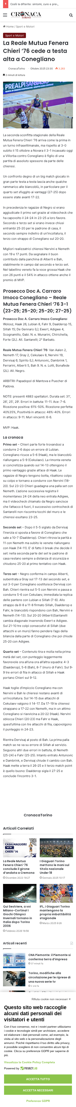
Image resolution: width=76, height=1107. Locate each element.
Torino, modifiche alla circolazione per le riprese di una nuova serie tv (49, 977)
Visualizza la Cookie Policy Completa (29, 1062)
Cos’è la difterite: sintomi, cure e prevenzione (39, 4)
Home (9, 26)
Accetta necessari (38, 1090)
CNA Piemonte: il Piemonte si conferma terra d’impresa (49, 957)
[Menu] (5, 16)
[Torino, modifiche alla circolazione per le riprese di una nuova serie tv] (14, 978)
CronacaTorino (16, 68)
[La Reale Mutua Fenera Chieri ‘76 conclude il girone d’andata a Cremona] (19, 847)
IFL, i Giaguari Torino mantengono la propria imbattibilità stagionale (55, 912)
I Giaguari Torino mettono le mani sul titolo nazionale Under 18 (54, 867)
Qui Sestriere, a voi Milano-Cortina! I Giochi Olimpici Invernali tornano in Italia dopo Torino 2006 (17, 916)
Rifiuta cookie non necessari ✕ (51, 999)
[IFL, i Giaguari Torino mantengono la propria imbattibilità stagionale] (56, 893)
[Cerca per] (71, 16)
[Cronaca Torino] (26, 15)
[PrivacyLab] (28, 1068)
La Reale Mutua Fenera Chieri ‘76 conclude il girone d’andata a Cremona (18, 867)
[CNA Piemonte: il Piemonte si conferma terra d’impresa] (14, 960)
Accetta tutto (38, 1079)
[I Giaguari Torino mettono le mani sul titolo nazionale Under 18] (56, 847)
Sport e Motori (25, 26)
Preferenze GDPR (38, 1101)
